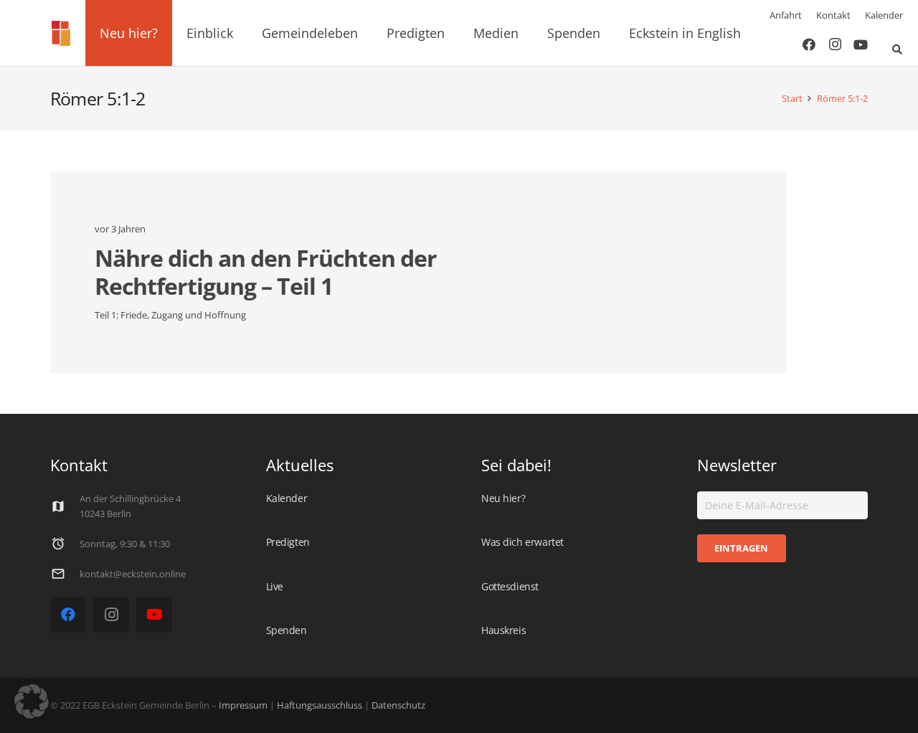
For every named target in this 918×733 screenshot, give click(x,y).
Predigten (288, 542)
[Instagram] (835, 44)
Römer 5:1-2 (842, 99)
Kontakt (833, 15)
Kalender (884, 15)
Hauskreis (503, 630)
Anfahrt (786, 15)
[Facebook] (809, 44)
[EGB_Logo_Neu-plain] (61, 33)
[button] (166, 33)
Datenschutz (397, 705)
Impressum (243, 705)
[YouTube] (861, 44)
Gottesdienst (510, 586)
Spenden (286, 630)
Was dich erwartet (522, 542)
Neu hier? (503, 498)
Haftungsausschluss (319, 705)
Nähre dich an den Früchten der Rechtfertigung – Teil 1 (266, 271)
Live (274, 586)
